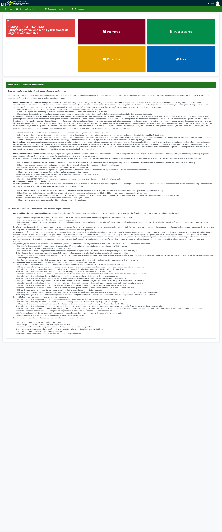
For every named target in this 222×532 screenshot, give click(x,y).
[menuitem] (8, 9)
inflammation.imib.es (136, 102)
